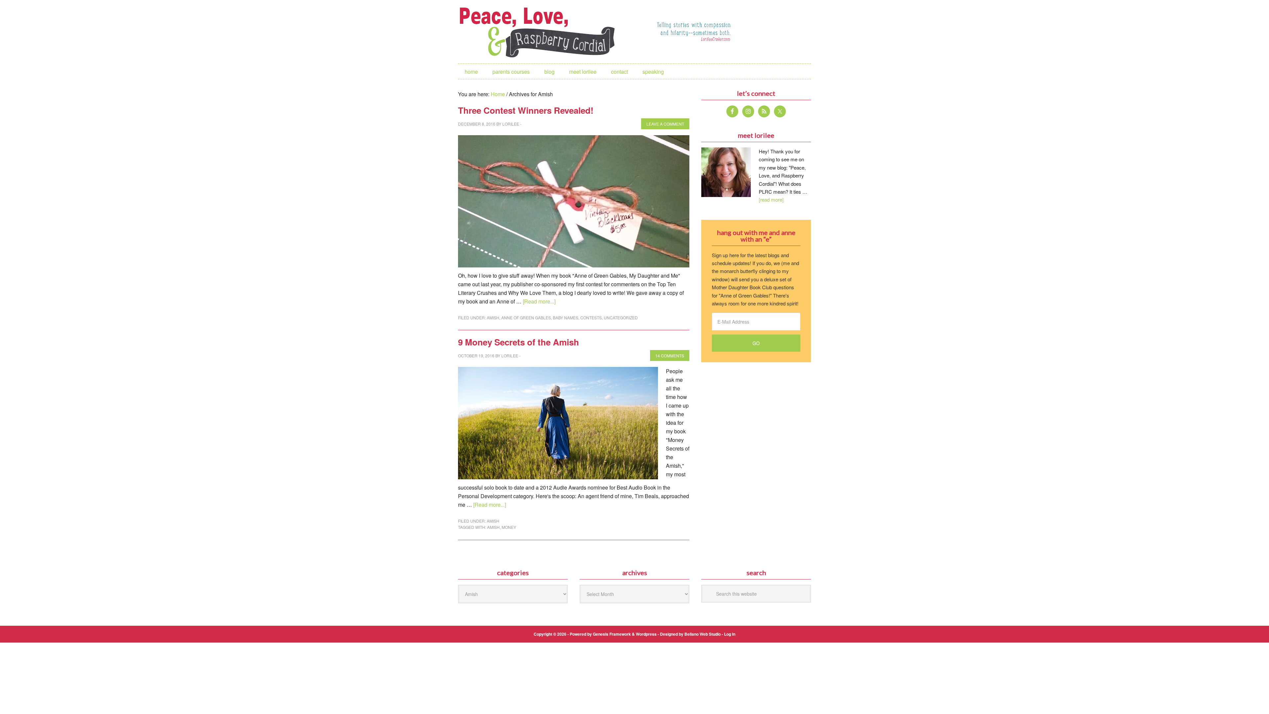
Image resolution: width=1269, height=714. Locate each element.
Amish (493, 317)
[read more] (771, 199)
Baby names (565, 317)
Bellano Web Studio (702, 634)
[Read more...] (539, 301)
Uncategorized (621, 317)
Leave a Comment (665, 124)
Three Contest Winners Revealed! (526, 110)
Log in (729, 634)
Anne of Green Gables (526, 317)
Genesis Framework (612, 634)
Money (509, 527)
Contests (591, 317)
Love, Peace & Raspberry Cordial (540, 31)
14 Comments (669, 355)
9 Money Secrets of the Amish (518, 342)
